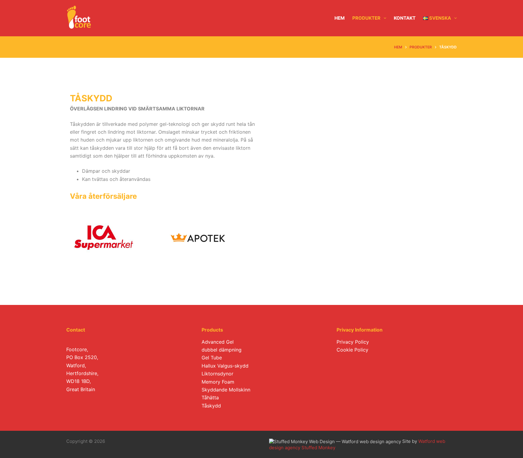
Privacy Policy (353, 342)
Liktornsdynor (217, 374)
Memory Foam (218, 382)
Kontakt (405, 18)
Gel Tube (212, 358)
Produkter (366, 18)
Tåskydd (211, 406)
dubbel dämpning (222, 350)
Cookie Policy (352, 350)
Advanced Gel (218, 342)
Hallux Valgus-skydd (225, 366)
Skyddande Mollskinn (226, 390)
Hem (339, 18)
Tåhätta (210, 397)
